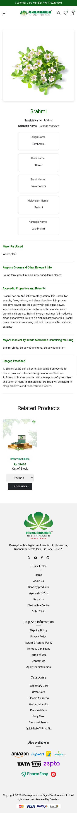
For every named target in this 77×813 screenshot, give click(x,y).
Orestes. (54, 799)
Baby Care (39, 716)
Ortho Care (38, 692)
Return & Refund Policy (38, 642)
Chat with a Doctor (39, 605)
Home (38, 574)
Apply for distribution (38, 667)
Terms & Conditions (38, 648)
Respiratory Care (38, 685)
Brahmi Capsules (20, 458)
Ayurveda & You (38, 593)
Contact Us (38, 661)
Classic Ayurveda (38, 698)
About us (38, 581)
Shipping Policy (38, 630)
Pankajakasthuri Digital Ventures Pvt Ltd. (47, 795)
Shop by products (38, 587)
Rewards (38, 599)
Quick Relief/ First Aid (38, 728)
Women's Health (38, 704)
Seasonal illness (38, 722)
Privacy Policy (38, 636)
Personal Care (38, 710)
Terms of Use (38, 654)
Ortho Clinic (38, 611)
